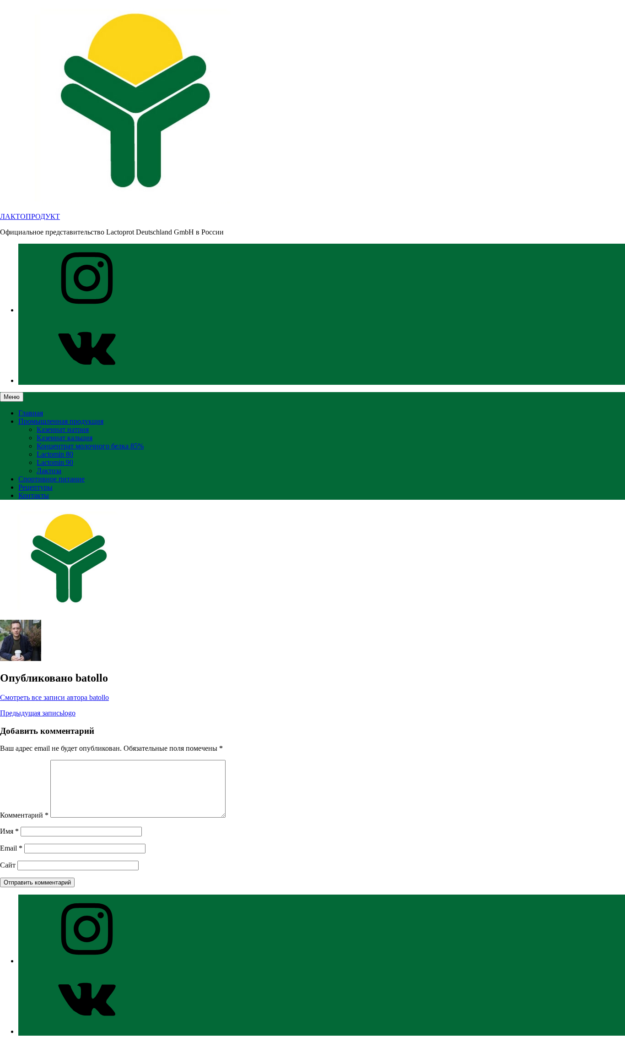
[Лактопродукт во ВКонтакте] (87, 380)
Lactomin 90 (55, 462)
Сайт (8, 865)
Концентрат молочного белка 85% (90, 446)
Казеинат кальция (64, 438)
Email (11, 848)
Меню (12, 396)
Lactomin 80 (55, 454)
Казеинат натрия (63, 429)
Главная (30, 413)
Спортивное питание (51, 479)
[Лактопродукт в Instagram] (87, 310)
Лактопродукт (30, 216)
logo (37, 713)
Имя (9, 831)
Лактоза (49, 471)
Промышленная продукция (60, 421)
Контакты (33, 495)
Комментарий (24, 815)
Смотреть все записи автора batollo (54, 697)
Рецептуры (35, 487)
